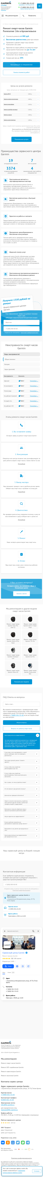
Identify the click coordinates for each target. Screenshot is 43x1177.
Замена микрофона (9, 104)
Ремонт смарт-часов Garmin (11, 1063)
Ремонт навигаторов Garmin (11, 1071)
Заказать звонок (21, 594)
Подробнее (21, 464)
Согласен (37, 1171)
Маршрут (10, 966)
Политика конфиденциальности (21, 1158)
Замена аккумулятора (10, 120)
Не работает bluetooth (10, 396)
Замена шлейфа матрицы (10, 109)
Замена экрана (8, 114)
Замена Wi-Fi (7, 94)
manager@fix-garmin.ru (9, 1110)
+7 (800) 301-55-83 (27, 3)
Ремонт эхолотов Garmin (9, 1076)
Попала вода (7, 391)
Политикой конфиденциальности (21, 890)
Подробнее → (34, 381)
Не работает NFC (9, 406)
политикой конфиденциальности (29, 332)
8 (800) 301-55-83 (7, 1100)
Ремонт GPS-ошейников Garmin (12, 1067)
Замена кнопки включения (11, 99)
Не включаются (8, 386)
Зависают (6, 381)
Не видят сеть (8, 401)
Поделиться (3, 1142)
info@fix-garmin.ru (7, 1105)
